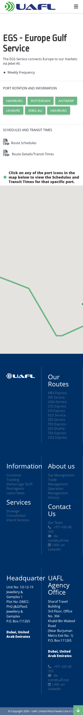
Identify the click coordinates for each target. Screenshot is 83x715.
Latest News (15, 493)
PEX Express (57, 424)
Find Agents (15, 488)
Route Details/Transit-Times (32, 154)
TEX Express (57, 433)
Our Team (55, 522)
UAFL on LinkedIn (56, 547)
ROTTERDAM (40, 101)
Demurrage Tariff (19, 484)
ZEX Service (56, 419)
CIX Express (56, 410)
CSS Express (57, 406)
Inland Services (17, 520)
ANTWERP (66, 101)
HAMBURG (14, 101)
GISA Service (57, 402)
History (53, 497)
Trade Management (58, 481)
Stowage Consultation (16, 513)
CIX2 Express (57, 437)
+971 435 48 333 (60, 529)
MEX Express (57, 393)
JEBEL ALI (35, 110)
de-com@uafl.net (58, 538)
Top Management (61, 475)
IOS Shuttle (56, 428)
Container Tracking (14, 477)
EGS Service (57, 415)
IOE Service (56, 397)
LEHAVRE (13, 110)
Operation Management (58, 490)
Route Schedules (23, 143)
